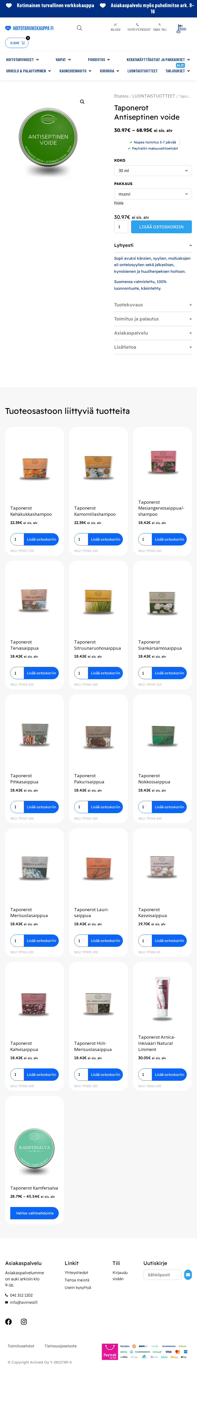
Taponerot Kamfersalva (34, 1188)
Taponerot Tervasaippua (24, 645)
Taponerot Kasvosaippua (152, 913)
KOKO (119, 160)
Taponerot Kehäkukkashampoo (31, 511)
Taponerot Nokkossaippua (154, 779)
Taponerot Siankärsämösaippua (160, 645)
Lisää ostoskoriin (161, 226)
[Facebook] (8, 1321)
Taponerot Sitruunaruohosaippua (97, 645)
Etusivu (121, 96)
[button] (23, 59)
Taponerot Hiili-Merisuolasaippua (93, 1046)
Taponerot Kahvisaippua (24, 1046)
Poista (118, 203)
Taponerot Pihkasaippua (24, 779)
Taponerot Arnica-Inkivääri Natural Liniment (156, 1043)
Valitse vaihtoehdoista (34, 1213)
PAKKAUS (123, 184)
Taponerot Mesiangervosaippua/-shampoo (161, 508)
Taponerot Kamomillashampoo (95, 511)
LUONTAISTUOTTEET (153, 96)
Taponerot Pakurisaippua (89, 779)
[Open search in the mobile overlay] (79, 27)
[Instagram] (24, 1321)
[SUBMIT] (188, 1275)
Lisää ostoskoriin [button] (41, 539)
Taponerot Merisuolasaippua (29, 913)
